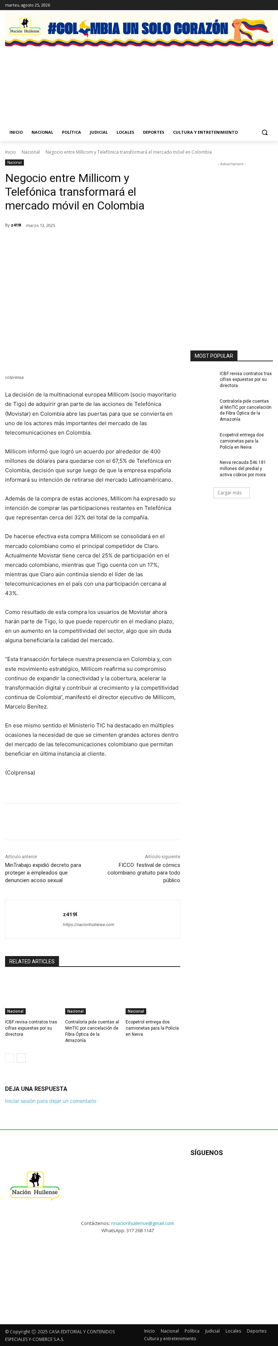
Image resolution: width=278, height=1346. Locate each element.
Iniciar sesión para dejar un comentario (50, 1101)
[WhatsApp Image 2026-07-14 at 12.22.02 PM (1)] (245, 77)
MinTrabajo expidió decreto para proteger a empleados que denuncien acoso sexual (43, 873)
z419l (16, 225)
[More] (140, 244)
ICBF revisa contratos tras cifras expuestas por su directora (31, 1028)
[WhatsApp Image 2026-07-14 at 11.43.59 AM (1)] (174, 77)
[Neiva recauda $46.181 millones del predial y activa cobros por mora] (202, 468)
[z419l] (34, 919)
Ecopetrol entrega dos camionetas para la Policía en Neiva (152, 1028)
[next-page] (21, 1058)
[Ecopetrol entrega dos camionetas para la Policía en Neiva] (153, 995)
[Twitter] (269, 5)
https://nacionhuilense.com (88, 924)
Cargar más (229, 493)
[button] (264, 132)
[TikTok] (258, 5)
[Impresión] (124, 244)
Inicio (10, 152)
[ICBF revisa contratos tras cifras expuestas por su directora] (32, 995)
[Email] (107, 244)
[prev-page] (9, 1058)
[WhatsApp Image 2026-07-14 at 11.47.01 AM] (33, 77)
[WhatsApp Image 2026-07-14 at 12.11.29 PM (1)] (104, 77)
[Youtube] (262, 1175)
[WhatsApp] (90, 244)
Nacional (31, 152)
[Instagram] (249, 5)
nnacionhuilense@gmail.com (142, 1223)
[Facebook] (239, 5)
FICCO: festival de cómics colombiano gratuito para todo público (144, 873)
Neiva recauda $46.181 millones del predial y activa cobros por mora (243, 468)
